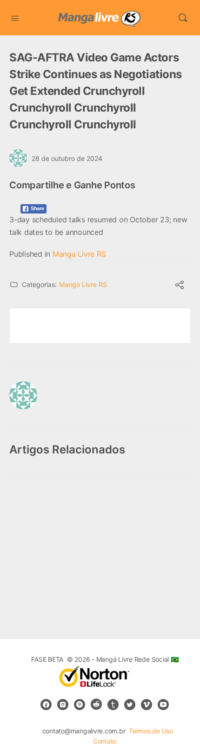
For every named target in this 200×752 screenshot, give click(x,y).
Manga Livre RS (79, 254)
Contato (104, 741)
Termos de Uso (151, 731)
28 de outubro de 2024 (67, 158)
